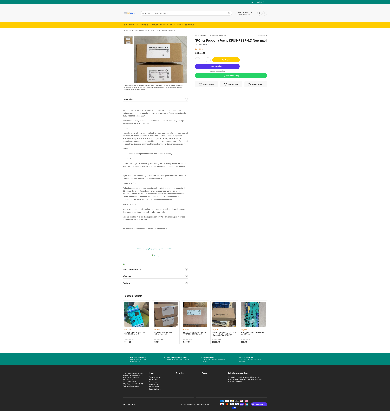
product (155, 25)
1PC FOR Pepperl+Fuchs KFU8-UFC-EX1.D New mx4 (135, 333)
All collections (142, 25)
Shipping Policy (154, 384)
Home (125, 25)
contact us (189, 25)
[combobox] (192, 13)
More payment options (217, 71)
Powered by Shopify (202, 404)
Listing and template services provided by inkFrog (155, 249)
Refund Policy (153, 379)
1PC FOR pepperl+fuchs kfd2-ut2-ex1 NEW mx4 (253, 333)
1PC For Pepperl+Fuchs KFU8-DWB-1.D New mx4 (164, 333)
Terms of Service (154, 377)
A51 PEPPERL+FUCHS (136, 30)
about (131, 25)
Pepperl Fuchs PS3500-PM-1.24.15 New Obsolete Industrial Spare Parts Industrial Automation (224, 334)
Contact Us (153, 382)
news (179, 25)
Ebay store (164, 25)
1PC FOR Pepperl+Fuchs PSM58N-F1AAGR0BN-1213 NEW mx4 (195, 333)
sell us (172, 25)
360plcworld (191, 404)
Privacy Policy (154, 386)
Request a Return (155, 389)
